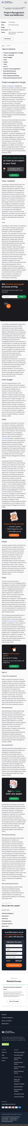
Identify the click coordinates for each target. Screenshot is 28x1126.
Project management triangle (13, 53)
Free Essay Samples (19, 1052)
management (11, 86)
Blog (3, 1055)
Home (4, 7)
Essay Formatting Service (18, 1072)
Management (12, 34)
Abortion (4, 1014)
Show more (5, 1023)
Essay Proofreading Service (19, 1067)
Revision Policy (13, 1120)
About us (4, 1052)
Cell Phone (5, 918)
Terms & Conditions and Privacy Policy (11, 1117)
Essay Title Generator (17, 1080)
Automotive (5, 916)
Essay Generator (18, 1086)
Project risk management (11, 69)
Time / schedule (8, 55)
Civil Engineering (6, 921)
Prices (3, 1060)
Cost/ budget (7, 57)
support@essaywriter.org (8, 1104)
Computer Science (7, 923)
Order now (14, 535)
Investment (20, 32)
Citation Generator (19, 1096)
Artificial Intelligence (8, 913)
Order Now (14, 666)
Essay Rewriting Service (18, 1063)
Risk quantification (9, 73)
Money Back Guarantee (7, 1121)
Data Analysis (16, 7)
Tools (5, 59)
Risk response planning (11, 75)
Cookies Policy (5, 1120)
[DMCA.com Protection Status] (5, 1045)
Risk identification (9, 71)
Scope (5, 62)
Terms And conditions (16, 298)
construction (12, 621)
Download (8, 38)
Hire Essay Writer (18, 1055)
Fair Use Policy (5, 1118)
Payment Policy (13, 1118)
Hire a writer (14, 798)
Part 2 (5, 66)
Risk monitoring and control (12, 78)
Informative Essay (14, 25)
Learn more (14, 175)
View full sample (14, 1001)
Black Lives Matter (7, 1020)
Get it (21, 296)
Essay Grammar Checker (18, 1090)
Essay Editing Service (17, 1058)
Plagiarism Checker (19, 1084)
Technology (9, 7)
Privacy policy (23, 298)
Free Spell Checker (19, 1094)
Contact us (5, 1058)
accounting (5, 438)
